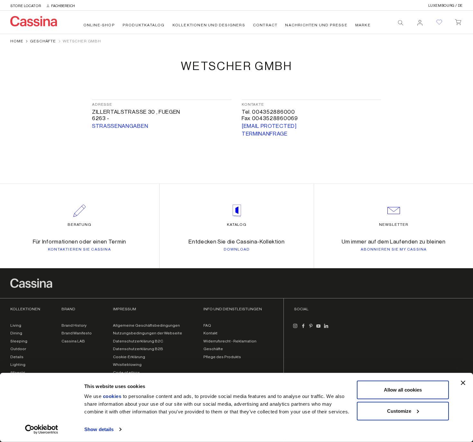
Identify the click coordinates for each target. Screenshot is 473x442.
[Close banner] (463, 383)
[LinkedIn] (326, 329)
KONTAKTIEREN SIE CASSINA (79, 249)
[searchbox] (400, 23)
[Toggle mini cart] (458, 20)
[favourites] (439, 22)
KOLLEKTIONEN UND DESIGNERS (208, 25)
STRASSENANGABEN (120, 126)
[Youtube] (318, 329)
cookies (112, 396)
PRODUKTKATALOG (144, 25)
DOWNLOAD (237, 249)
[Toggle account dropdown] (420, 20)
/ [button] (445, 5)
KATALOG (237, 224)
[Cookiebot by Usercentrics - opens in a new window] (42, 429)
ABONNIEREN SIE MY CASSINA (394, 249)
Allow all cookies (403, 390)
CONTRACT (265, 25)
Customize (399, 410)
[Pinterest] (311, 329)
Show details (99, 429)
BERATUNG (80, 224)
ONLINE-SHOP (99, 25)
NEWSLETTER (393, 224)
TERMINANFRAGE (265, 134)
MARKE (363, 25)
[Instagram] (295, 329)
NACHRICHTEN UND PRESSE (316, 25)
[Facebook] (303, 329)
